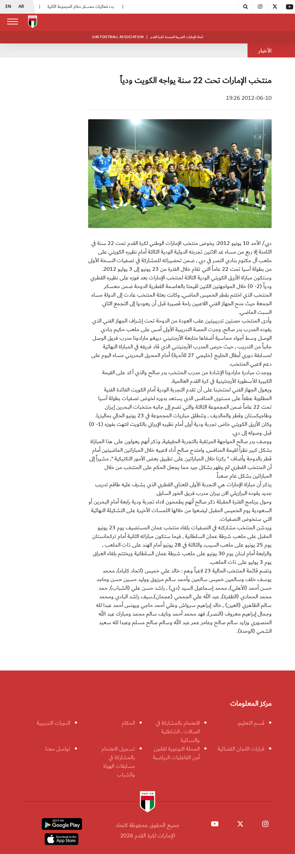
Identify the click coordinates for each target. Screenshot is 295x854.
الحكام (128, 723)
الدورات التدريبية (53, 723)
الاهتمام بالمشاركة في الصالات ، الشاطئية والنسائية (178, 731)
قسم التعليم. (250, 723)
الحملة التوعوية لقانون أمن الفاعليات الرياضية (176, 753)
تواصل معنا (57, 748)
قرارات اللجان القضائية (241, 748)
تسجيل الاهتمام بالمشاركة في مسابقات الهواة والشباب (118, 761)
